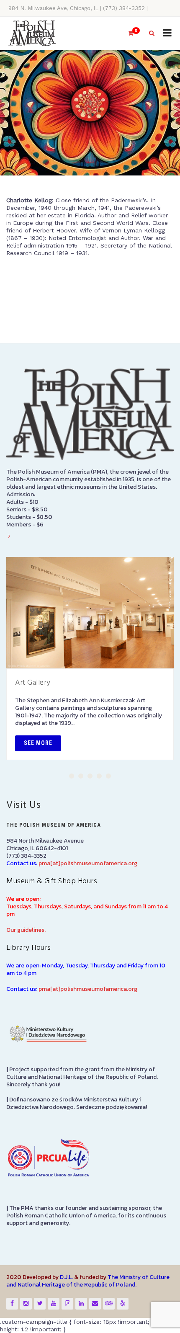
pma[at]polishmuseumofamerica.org (88, 863)
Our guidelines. (26, 930)
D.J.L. (66, 1277)
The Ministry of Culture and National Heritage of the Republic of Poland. (88, 1281)
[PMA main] (32, 33)
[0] (127, 33)
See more (38, 743)
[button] (71, 776)
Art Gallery (33, 683)
